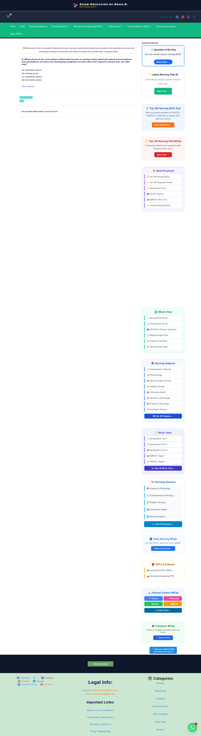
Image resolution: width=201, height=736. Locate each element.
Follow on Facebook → (163, 548)
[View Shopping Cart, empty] (8, 17)
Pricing (93, 731)
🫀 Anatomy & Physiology (158, 404)
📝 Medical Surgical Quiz (157, 335)
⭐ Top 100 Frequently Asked (159, 182)
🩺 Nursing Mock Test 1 (157, 439)
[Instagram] (188, 17)
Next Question (26, 97)
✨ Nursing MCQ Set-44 (157, 318)
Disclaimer (94, 724)
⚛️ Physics (153, 598)
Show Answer (28, 86)
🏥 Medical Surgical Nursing (159, 381)
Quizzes (160, 729)
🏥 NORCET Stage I (155, 456)
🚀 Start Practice (163, 638)
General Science (160, 706)
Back (21, 101)
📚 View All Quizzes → (163, 524)
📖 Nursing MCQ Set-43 (157, 324)
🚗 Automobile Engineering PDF (160, 576)
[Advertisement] (163, 259)
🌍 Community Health (156, 392)
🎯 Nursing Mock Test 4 (157, 450)
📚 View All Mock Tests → (163, 468)
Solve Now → (163, 62)
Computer (160, 698)
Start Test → (163, 91)
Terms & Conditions (104, 710)
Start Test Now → (163, 125)
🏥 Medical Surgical (155, 516)
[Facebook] (177, 17)
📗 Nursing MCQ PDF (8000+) (160, 570)
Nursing (160, 683)
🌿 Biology (153, 604)
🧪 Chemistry (173, 598)
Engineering (160, 691)
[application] (68, 26)
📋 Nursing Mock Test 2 (157, 444)
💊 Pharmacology (154, 375)
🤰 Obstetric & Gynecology (158, 398)
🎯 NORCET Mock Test (157, 200)
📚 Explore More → (163, 610)
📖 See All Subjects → (163, 416)
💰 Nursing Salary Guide (157, 347)
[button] (194, 17)
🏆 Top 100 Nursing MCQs (158, 177)
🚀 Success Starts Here (163, 650)
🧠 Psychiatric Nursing (156, 409)
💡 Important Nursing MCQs (159, 205)
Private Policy (93, 717)
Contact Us (105, 724)
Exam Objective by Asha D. (104, 4)
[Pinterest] (183, 17)
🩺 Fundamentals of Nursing (159, 369)
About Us (91, 710)
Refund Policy (107, 717)
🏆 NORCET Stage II (156, 462)
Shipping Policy (104, 731)
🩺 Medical (173, 604)
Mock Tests (160, 722)
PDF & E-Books (160, 714)
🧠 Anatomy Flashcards (157, 341)
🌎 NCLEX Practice (155, 194)
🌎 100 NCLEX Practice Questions (162, 329)
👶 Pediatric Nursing (155, 386)
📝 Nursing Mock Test (156, 188)
